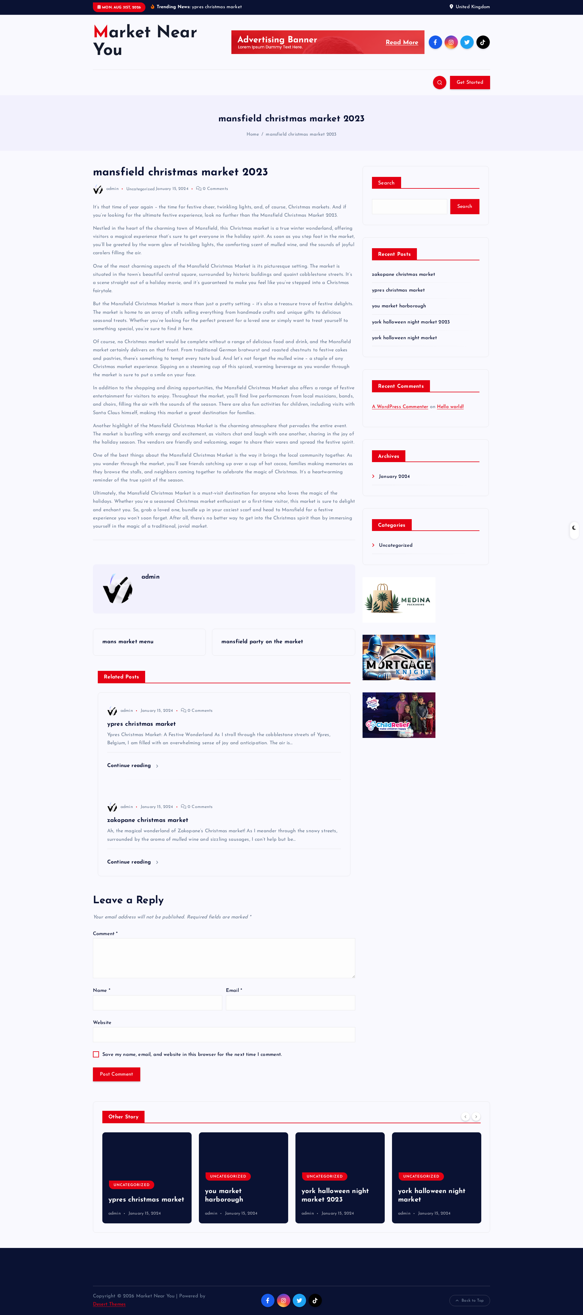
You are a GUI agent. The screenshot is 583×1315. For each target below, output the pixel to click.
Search (386, 183)
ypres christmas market (398, 290)
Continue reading (130, 765)
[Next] (476, 1116)
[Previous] (465, 1116)
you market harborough (399, 306)
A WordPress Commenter (400, 406)
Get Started (470, 82)
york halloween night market (404, 338)
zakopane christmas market (403, 274)
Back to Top (473, 1301)
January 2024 (394, 476)
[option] (147, 1177)
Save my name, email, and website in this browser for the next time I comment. (192, 1054)
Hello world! (450, 406)
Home (253, 134)
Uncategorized (140, 189)
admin (112, 189)
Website (102, 1022)
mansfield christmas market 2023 (301, 134)
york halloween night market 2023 (411, 322)
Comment (105, 933)
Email (234, 990)
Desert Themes (109, 1304)
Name (101, 990)
